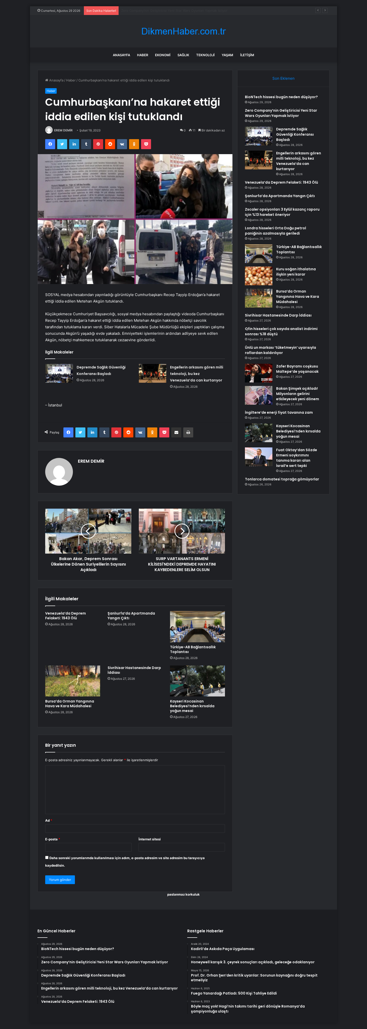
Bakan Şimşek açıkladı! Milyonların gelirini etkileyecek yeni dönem (297, 393)
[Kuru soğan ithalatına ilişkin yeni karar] (258, 276)
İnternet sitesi (150, 839)
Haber (142, 55)
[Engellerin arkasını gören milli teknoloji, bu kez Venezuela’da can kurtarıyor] (152, 373)
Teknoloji (205, 55)
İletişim (247, 55)
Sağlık (183, 55)
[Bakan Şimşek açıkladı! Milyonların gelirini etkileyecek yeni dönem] (258, 395)
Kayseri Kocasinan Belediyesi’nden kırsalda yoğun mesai (192, 706)
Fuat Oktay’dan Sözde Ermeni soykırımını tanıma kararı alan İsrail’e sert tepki (296, 457)
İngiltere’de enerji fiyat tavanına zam (279, 412)
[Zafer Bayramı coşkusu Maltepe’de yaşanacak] (258, 373)
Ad (48, 820)
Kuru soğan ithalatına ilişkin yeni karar (296, 272)
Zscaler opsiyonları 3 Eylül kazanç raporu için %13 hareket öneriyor (282, 212)
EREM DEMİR (63, 130)
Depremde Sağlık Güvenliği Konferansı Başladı (156, 10)
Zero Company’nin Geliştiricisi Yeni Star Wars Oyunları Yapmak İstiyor (281, 113)
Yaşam (227, 55)
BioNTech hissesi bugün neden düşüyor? (281, 96)
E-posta (52, 839)
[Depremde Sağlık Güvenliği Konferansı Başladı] (59, 373)
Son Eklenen (283, 78)
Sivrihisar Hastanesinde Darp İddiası (134, 670)
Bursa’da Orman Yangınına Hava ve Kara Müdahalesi (69, 703)
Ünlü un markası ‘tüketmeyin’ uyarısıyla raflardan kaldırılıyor (280, 350)
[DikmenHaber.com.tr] (183, 31)
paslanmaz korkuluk (183, 894)
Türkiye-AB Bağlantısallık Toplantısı (193, 649)
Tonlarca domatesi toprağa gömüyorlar (282, 479)
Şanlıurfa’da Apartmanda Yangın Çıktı (131, 616)
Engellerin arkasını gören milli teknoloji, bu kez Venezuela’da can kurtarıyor (196, 374)
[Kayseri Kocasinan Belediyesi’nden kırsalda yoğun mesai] (197, 681)
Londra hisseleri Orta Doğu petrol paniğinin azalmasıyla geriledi (275, 231)
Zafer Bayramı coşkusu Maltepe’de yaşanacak (297, 369)
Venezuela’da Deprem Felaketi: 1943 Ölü (65, 616)
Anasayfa (121, 55)
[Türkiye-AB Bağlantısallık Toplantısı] (197, 626)
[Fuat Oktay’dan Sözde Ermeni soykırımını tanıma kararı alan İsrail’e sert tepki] (258, 456)
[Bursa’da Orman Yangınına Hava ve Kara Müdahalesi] (72, 681)
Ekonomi (163, 55)
